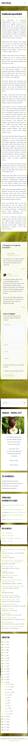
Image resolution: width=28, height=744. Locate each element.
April (6, 705)
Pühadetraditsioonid (7, 622)
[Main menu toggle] (25, 3)
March (7, 708)
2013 (5, 677)
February (7, 711)
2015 (5, 671)
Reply (23, 269)
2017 (5, 666)
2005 (5, 730)
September (8, 692)
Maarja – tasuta (6, 541)
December (8, 684)
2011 (5, 682)
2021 (5, 655)
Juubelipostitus (6, 613)
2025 (5, 644)
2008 (5, 722)
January (7, 713)
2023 (5, 650)
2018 (5, 663)
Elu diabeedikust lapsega (9, 617)
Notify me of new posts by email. (14, 371)
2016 (5, 669)
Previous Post (14, 234)
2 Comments (5, 17)
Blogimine (5, 571)
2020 (5, 658)
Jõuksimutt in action (8, 608)
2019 (5, 660)
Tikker (9, 274)
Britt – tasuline (6, 533)
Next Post (14, 237)
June (6, 700)
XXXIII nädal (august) (8, 566)
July (6, 697)
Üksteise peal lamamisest (9, 604)
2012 (5, 679)
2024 (5, 647)
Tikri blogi (6, 3)
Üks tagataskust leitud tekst (10, 595)
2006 (5, 727)
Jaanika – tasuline (7, 535)
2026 (5, 642)
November (8, 687)
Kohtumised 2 (6, 555)
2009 (5, 719)
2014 (5, 674)
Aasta (3, 590)
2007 (5, 724)
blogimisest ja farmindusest (10, 575)
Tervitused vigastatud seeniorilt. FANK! (13, 586)
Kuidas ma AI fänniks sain (15, 509)
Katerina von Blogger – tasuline (11, 538)
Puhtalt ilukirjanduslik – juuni (10, 599)
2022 (5, 652)
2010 (5, 716)
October (7, 689)
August (7, 695)
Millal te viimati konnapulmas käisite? (13, 626)
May (6, 703)
